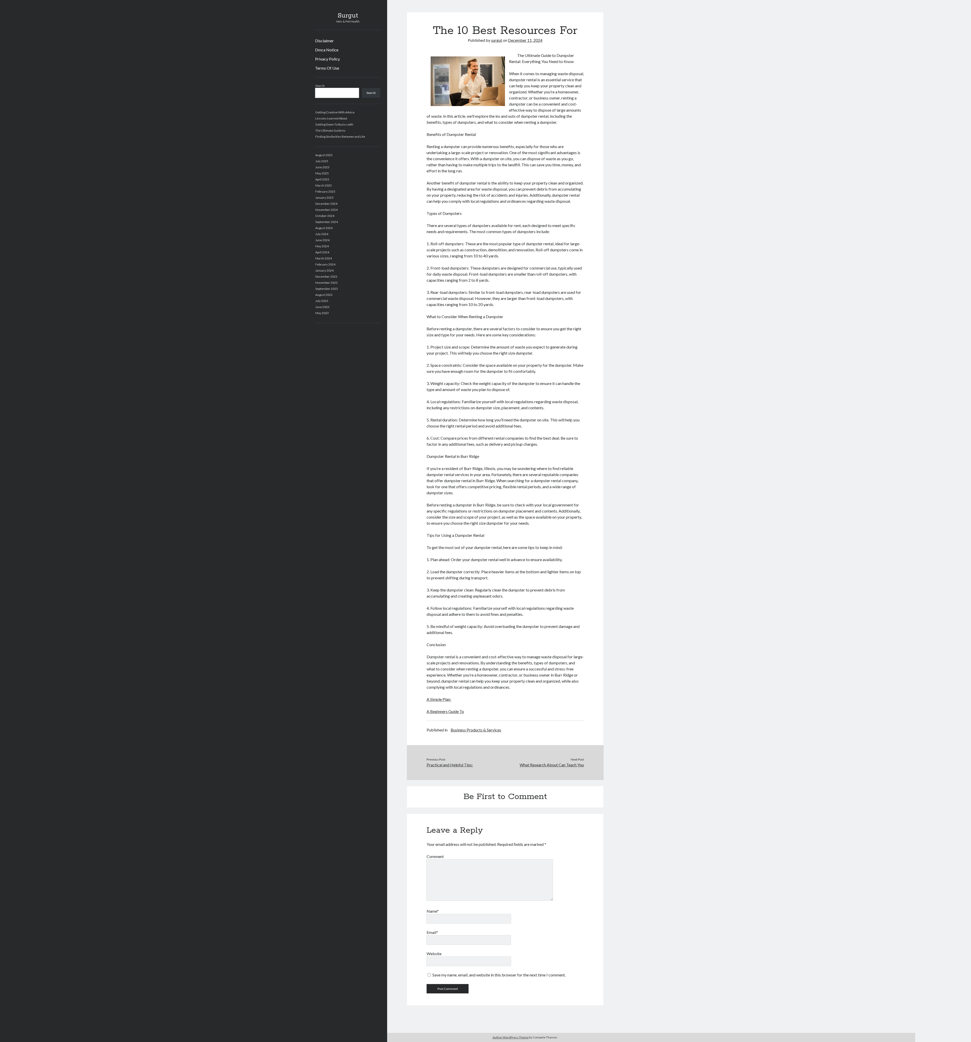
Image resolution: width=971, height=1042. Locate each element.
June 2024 (322, 240)
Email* (432, 932)
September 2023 (326, 289)
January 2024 (324, 270)
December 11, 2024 (525, 40)
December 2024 (326, 204)
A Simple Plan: (439, 699)
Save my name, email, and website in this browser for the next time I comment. (499, 974)
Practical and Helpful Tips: (450, 764)
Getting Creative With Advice (335, 112)
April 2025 (322, 179)
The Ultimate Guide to (330, 130)
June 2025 (322, 167)
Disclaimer (324, 40)
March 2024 (323, 258)
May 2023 (322, 313)
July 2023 (321, 301)
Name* (433, 911)
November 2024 (326, 210)
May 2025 (322, 173)
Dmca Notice (326, 49)
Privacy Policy (327, 58)
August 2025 (324, 155)
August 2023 (324, 295)
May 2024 (322, 246)
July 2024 (321, 234)
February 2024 (325, 264)
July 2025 (321, 161)
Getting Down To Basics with (334, 124)
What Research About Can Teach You (552, 764)
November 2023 (326, 282)
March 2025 (323, 185)
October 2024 (324, 216)
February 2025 (325, 191)
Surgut (348, 16)
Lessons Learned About (331, 118)
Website (434, 953)
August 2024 (324, 228)
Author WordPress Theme (511, 1037)
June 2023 (322, 307)
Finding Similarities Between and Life (340, 136)
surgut (496, 40)
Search (320, 86)
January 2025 (324, 197)
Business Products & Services (476, 729)
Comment (435, 856)
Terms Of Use (327, 68)
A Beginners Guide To (445, 711)
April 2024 (322, 252)
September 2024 (326, 222)
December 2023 (326, 276)
